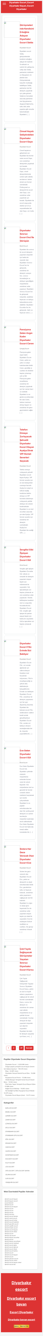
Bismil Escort (24, 246)
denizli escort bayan (11, 1199)
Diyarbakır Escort (25, 48)
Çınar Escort (10, 1120)
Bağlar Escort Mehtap (12, 1088)
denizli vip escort (10, 1235)
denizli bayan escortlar (12, 1237)
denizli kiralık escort (11, 1228)
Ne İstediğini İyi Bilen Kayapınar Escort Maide (19, 1091)
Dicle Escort (23, 565)
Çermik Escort (11, 1116)
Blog (6, 1071)
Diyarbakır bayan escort (21, 1319)
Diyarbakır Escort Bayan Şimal (15, 1095)
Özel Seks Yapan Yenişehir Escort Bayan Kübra (20, 1084)
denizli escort (9, 1205)
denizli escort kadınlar (12, 1222)
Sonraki (29, 1048)
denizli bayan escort (11, 1201)
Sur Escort (9, 1178)
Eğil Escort (9, 1139)
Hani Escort (10, 1147)
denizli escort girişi (11, 1245)
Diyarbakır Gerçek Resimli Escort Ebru (17, 1073)
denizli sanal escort (11, 1218)
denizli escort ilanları (11, 1216)
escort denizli (9, 1203)
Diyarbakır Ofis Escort (14, 1135)
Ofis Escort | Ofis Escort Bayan (17, 1171)
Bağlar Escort (11, 1108)
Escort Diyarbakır (21, 1312)
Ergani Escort (10, 1143)
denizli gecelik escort (11, 1224)
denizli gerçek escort (11, 1258)
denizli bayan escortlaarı (12, 1241)
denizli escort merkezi (12, 1243)
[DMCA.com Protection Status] (21, 1327)
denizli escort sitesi (11, 1231)
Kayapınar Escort (12, 1155)
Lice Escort (9, 1167)
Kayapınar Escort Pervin (13, 1077)
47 (21, 1048)
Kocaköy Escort (11, 1159)
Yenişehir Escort (11, 1182)
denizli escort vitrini (11, 1260)
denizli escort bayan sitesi (13, 1262)
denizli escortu (9, 1214)
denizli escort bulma (11, 1251)
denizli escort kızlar (11, 1220)
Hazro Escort (10, 1151)
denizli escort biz (10, 1264)
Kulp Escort (10, 1163)
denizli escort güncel (11, 1247)
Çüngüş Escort (24, 348)
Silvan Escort (10, 1174)
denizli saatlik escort (11, 1226)
